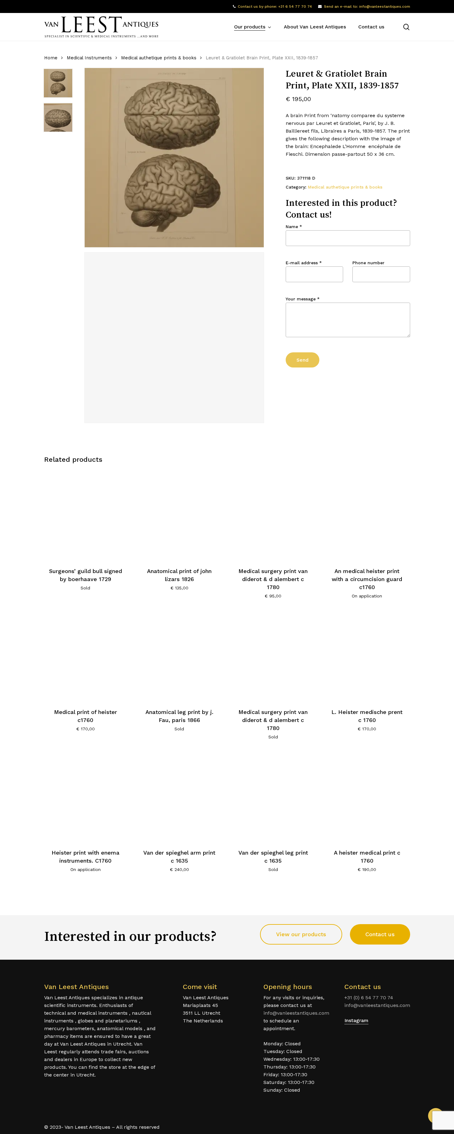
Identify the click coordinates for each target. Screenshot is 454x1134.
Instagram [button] (356, 1020)
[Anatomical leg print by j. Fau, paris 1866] (179, 655)
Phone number (368, 262)
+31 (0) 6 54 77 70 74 (368, 997)
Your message (303, 298)
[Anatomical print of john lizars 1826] (179, 514)
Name (294, 226)
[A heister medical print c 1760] (367, 796)
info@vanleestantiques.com (296, 1013)
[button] (301, 934)
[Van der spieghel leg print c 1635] (273, 796)
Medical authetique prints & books (158, 58)
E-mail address (304, 262)
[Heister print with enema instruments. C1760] (85, 796)
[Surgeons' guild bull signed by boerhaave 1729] (85, 514)
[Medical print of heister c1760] (85, 655)
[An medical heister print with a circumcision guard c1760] (367, 514)
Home (50, 58)
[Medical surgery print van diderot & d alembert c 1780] (273, 514)
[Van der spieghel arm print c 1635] (179, 796)
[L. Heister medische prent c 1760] (367, 655)
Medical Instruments (89, 58)
